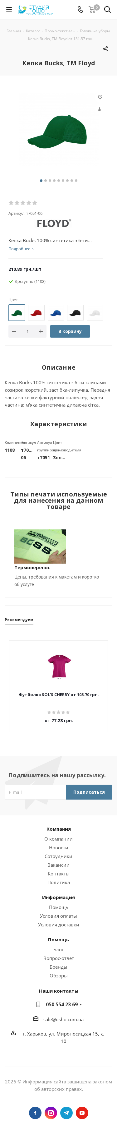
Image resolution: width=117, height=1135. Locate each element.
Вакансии (58, 865)
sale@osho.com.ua (63, 1019)
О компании (58, 839)
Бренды (58, 967)
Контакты (59, 873)
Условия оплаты (58, 916)
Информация (58, 897)
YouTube (82, 1113)
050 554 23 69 (62, 1004)
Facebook (35, 1113)
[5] (35, 203)
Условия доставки (58, 924)
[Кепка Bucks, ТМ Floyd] (58, 130)
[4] (29, 203)
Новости (58, 847)
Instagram (51, 1113)
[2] (17, 203)
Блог (58, 949)
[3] (23, 203)
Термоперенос (32, 567)
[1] (11, 203)
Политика (58, 882)
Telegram (66, 1113)
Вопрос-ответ (58, 958)
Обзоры (59, 975)
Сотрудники (58, 856)
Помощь (58, 907)
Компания (58, 829)
